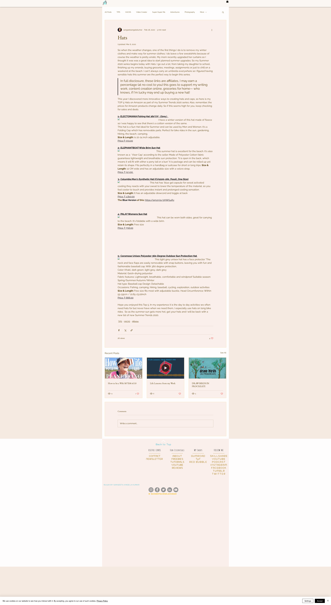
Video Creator (141, 12)
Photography (190, 12)
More (202, 12)
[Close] (327, 601)
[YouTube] (175, 489)
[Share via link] (131, 330)
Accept (320, 601)
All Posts (108, 12)
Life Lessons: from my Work (162, 383)
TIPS (118, 12)
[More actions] (211, 29)
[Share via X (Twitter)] (125, 330)
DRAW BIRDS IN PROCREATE (200, 385)
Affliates (135, 321)
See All (223, 353)
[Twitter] (163, 489)
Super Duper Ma (158, 12)
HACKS (128, 12)
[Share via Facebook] (119, 330)
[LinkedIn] (169, 489)
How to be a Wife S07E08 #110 (122, 383)
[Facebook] (157, 489)
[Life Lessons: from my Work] (165, 368)
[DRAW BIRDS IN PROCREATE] (207, 368)
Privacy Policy (102, 601)
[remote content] (135, 119)
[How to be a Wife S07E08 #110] (123, 368)
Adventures (174, 12)
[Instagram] (151, 489)
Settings (307, 601)
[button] (227, 1)
